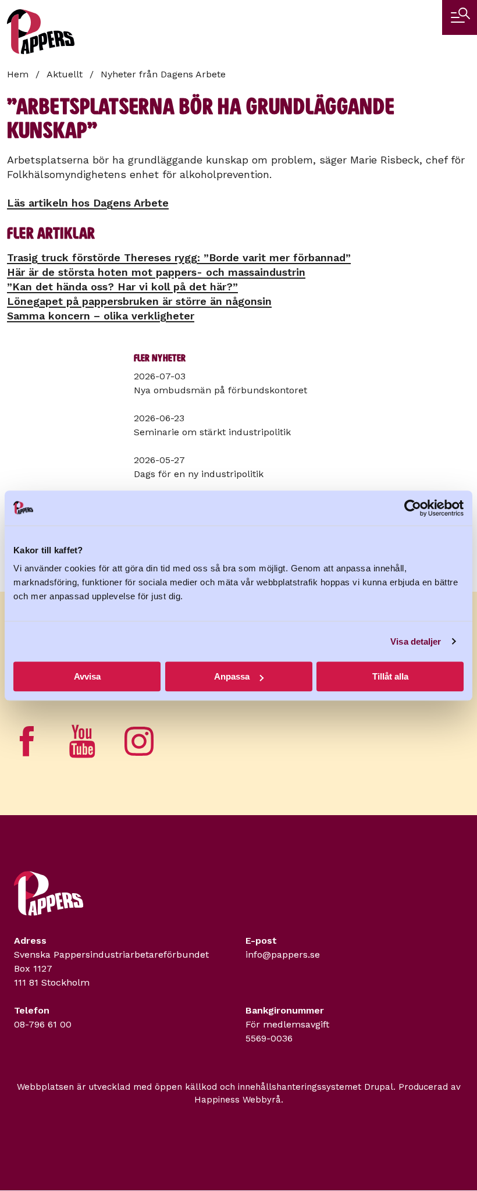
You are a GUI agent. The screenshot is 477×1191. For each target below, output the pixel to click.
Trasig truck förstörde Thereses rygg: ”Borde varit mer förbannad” (179, 257)
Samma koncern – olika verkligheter (100, 316)
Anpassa (232, 676)
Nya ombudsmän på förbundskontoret (220, 390)
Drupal (378, 1087)
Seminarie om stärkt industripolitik (212, 432)
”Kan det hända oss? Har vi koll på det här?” (122, 286)
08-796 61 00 (43, 1024)
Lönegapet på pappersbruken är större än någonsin (139, 301)
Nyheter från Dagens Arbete (163, 74)
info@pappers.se (282, 954)
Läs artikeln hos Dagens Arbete (88, 203)
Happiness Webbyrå (237, 1099)
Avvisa (87, 676)
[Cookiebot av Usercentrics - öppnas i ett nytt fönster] (413, 508)
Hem (18, 74)
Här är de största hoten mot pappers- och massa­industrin (156, 272)
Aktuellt (65, 74)
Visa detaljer (415, 641)
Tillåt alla (390, 676)
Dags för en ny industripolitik (199, 473)
